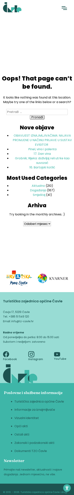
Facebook (10, 359)
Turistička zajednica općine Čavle (39, 401)
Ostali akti (21, 434)
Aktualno (38, 186)
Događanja (38, 190)
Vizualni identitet (26, 418)
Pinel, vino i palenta (42, 149)
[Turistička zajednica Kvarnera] (53, 279)
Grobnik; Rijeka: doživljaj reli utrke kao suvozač (42, 160)
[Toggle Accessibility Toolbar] (67, 488)
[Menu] (64, 8)
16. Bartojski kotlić (42, 167)
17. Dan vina (42, 154)
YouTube (60, 359)
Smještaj (39, 195)
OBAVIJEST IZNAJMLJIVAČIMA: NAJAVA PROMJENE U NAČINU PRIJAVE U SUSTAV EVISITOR (42, 140)
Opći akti (21, 426)
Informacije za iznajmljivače (34, 409)
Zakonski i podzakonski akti (34, 443)
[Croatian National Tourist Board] (19, 279)
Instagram (35, 359)
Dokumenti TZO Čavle (30, 451)
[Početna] (12, 8)
